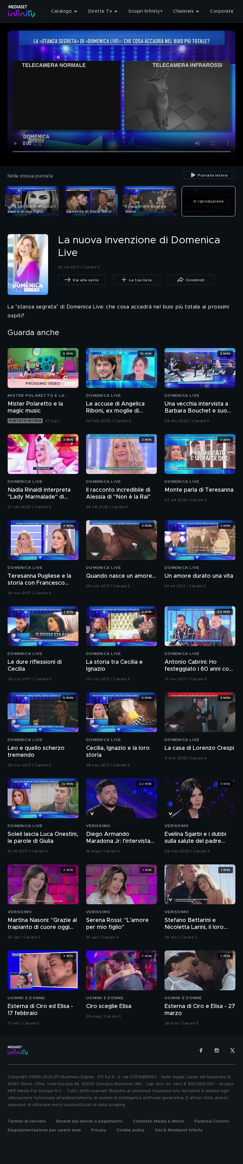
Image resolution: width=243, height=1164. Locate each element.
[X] (232, 1050)
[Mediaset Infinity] (22, 11)
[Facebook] (201, 1050)
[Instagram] (217, 1050)
